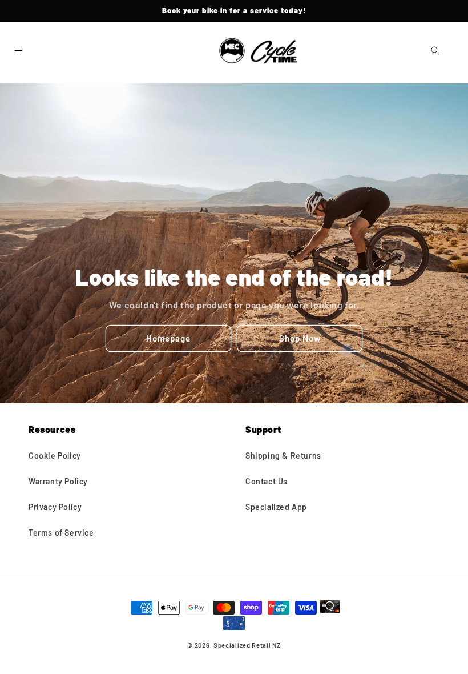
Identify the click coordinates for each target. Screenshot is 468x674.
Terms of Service (61, 532)
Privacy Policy (55, 507)
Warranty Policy (58, 481)
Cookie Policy (55, 455)
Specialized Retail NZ (247, 645)
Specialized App (276, 507)
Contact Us (266, 481)
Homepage (168, 338)
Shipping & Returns (283, 455)
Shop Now (299, 338)
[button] (18, 50)
